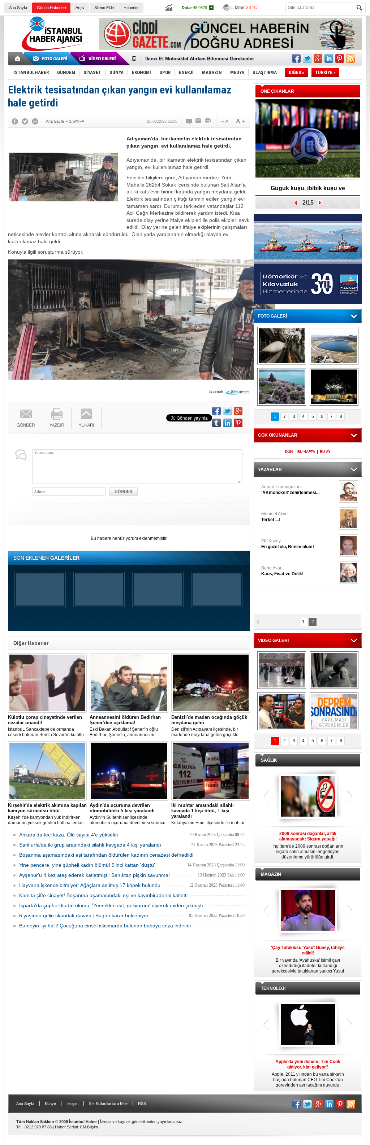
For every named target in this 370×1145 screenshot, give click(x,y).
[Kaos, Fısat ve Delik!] (348, 572)
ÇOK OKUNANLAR (277, 435)
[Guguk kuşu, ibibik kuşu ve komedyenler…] (307, 139)
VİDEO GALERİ (273, 640)
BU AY (325, 452)
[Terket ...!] (348, 518)
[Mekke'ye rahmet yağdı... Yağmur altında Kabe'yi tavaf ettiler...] (281, 670)
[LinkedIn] (227, 423)
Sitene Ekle (104, 7)
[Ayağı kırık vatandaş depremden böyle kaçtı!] (334, 670)
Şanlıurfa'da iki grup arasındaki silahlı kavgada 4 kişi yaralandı (90, 845)
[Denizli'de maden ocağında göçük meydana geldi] (210, 683)
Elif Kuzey (287, 543)
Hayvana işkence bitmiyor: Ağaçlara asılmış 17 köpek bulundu (89, 885)
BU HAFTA (306, 452)
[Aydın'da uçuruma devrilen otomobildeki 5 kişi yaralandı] (129, 771)
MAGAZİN (271, 874)
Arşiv (80, 7)
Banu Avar (282, 570)
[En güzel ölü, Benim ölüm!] (348, 545)
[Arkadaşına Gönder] (198, 121)
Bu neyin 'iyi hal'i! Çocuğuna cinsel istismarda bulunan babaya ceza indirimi (105, 925)
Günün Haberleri (51, 7)
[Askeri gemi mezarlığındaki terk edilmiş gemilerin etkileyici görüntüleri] (281, 345)
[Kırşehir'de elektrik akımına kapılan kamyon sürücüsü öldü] (47, 771)
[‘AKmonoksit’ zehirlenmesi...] (348, 491)
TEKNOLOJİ (273, 988)
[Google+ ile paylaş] (318, 58)
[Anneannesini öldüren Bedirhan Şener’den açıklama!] (129, 683)
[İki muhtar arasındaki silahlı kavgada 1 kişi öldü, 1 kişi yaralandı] (210, 771)
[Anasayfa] (18, 58)
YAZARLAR (270, 469)
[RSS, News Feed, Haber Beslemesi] (350, 58)
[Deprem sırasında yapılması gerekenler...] (334, 711)
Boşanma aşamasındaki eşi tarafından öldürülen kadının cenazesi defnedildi (106, 855)
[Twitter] (25, 121)
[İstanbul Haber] (53, 50)
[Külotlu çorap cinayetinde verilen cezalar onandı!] (47, 683)
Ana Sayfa (18, 7)
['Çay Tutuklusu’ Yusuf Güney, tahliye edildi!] (308, 911)
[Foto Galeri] (51, 58)
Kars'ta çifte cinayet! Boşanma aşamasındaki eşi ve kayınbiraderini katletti (103, 895)
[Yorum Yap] (189, 121)
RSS (142, 1103)
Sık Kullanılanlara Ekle (108, 1103)
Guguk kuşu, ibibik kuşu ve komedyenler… (308, 190)
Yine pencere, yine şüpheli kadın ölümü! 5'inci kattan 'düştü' (87, 865)
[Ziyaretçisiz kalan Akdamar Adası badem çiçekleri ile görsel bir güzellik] (281, 387)
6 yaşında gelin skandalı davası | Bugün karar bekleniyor (84, 915)
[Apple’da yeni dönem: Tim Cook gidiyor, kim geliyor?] (308, 1025)
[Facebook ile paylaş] (296, 58)
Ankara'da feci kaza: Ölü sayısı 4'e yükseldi (68, 835)
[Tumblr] (216, 423)
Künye (50, 1103)
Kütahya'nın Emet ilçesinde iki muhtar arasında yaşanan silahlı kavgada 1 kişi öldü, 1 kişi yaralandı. (210, 814)
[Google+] (35, 121)
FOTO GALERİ (272, 316)
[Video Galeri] (98, 58)
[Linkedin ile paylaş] (328, 58)
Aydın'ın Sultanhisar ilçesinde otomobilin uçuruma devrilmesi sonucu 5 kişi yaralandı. (127, 814)
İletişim (72, 1103)
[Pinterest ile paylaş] (339, 58)
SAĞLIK (269, 760)
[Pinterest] (238, 423)
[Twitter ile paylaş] (307, 58)
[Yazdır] (208, 121)
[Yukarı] (87, 418)
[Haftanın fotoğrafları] (334, 387)
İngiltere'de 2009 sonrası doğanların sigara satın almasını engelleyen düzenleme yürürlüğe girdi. (307, 845)
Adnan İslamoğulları (290, 489)
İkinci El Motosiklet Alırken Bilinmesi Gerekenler (199, 58)
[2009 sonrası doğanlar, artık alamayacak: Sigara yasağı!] (308, 797)
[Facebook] (15, 121)
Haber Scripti (66, 1127)
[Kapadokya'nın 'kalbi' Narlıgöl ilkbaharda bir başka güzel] (334, 345)
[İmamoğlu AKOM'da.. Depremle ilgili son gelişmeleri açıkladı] (281, 711)
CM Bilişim (89, 1127)
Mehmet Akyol (275, 516)
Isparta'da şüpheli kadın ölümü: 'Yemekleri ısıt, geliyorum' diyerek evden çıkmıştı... (113, 905)
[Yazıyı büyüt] (240, 121)
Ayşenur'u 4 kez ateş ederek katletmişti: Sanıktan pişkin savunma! (94, 875)
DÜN (289, 452)
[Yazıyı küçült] (224, 121)
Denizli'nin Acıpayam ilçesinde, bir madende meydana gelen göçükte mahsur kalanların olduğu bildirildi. (209, 726)
